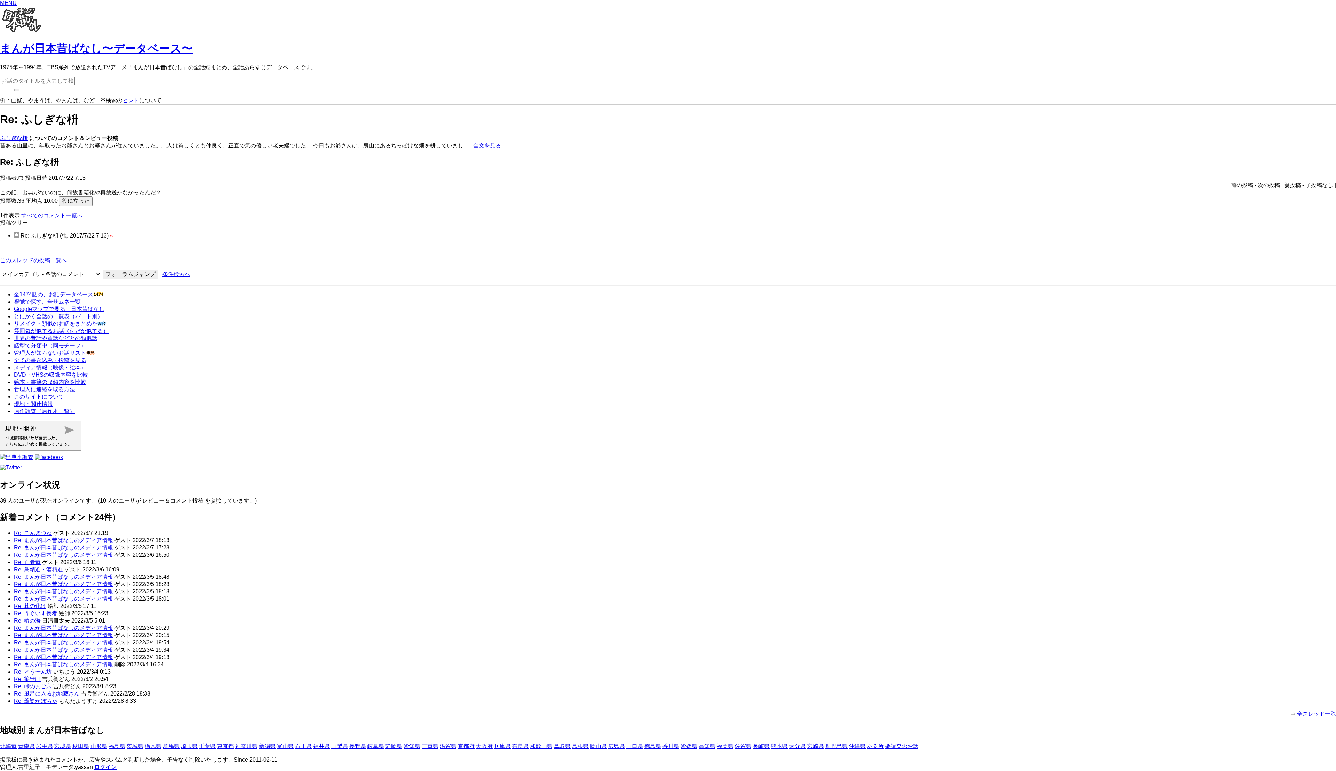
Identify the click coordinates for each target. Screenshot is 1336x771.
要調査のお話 (901, 746)
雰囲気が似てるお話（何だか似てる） (61, 331)
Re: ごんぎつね (33, 533)
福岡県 (725, 746)
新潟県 (267, 746)
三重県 (430, 746)
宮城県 (62, 746)
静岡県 (393, 746)
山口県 (634, 746)
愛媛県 (689, 746)
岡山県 (598, 746)
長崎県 (761, 746)
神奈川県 (246, 746)
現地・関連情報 (33, 404)
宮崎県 (815, 746)
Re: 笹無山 (27, 679)
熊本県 (779, 746)
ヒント (130, 100)
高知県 (707, 746)
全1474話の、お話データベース (53, 294)
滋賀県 (448, 746)
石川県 (303, 746)
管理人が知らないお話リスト (50, 353)
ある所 (875, 746)
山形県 (98, 746)
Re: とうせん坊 (33, 672)
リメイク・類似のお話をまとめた (55, 324)
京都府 (466, 746)
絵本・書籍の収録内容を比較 (50, 382)
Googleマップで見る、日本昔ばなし (59, 309)
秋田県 (80, 746)
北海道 (8, 746)
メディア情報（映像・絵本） (50, 367)
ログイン (105, 767)
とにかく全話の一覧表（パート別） (58, 316)
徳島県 (652, 746)
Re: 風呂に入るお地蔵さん (47, 694)
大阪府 (484, 746)
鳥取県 (562, 746)
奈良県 (520, 746)
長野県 (357, 746)
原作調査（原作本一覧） (44, 411)
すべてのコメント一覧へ (51, 215)
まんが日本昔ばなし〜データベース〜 (96, 48)
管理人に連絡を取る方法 (44, 389)
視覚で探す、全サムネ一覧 (47, 302)
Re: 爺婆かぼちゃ (35, 701)
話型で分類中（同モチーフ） (50, 345)
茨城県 (135, 746)
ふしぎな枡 (14, 138)
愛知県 (412, 746)
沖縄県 (857, 746)
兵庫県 (502, 746)
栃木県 (153, 746)
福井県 (321, 746)
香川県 (670, 746)
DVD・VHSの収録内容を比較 (51, 375)
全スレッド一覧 (1316, 714)
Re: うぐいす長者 (35, 613)
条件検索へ (176, 274)
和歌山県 (541, 746)
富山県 (285, 746)
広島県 (616, 746)
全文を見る (487, 145)
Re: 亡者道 (27, 562)
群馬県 (171, 746)
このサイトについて (39, 397)
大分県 (797, 746)
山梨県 (339, 746)
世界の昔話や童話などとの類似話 (55, 338)
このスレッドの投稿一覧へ (33, 260)
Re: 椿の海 (27, 621)
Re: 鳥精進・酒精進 (38, 569)
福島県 (117, 746)
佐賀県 (743, 746)
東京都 (225, 746)
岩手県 (44, 746)
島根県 (580, 746)
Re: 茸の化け (30, 606)
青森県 (26, 746)
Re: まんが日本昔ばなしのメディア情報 (63, 540)
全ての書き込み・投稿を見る (50, 360)
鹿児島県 (836, 746)
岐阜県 (375, 746)
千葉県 (207, 746)
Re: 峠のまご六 (33, 686)
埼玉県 (189, 746)
